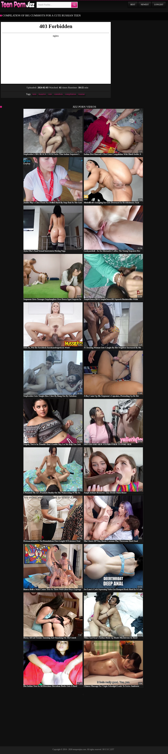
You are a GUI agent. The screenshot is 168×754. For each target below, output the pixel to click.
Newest (145, 4)
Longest (158, 4)
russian (81, 94)
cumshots (58, 94)
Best (132, 4)
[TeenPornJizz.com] (17, 5)
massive (42, 94)
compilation (70, 94)
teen (34, 94)
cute (50, 94)
